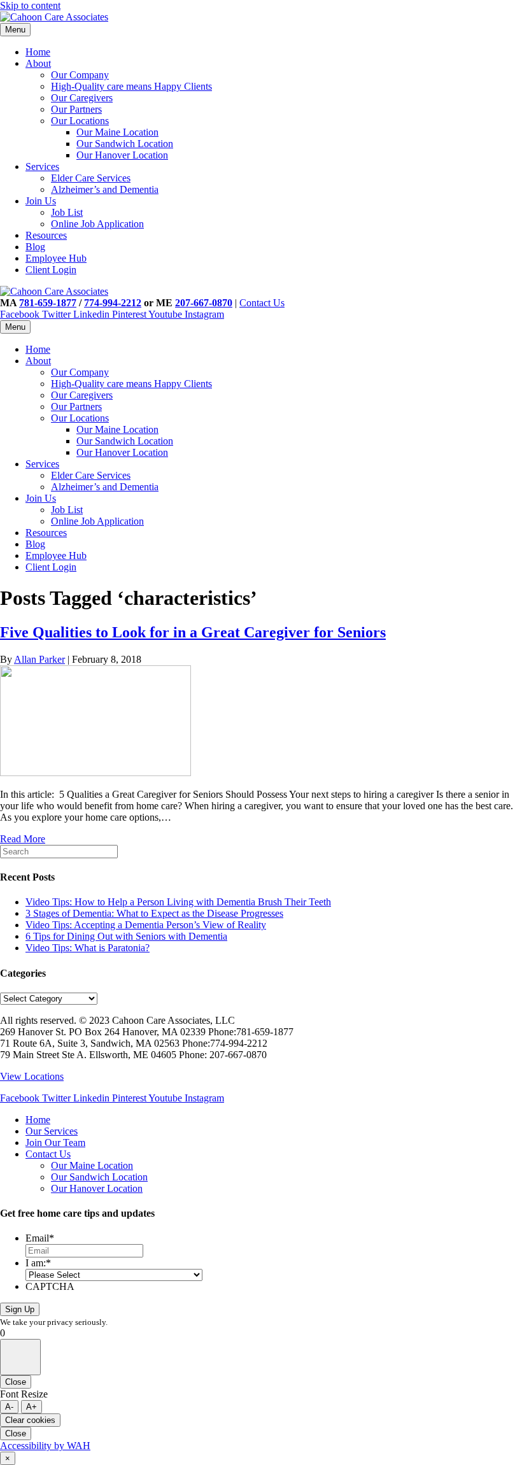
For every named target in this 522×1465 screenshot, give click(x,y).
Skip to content (30, 5)
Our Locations (80, 120)
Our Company (80, 74)
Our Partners (76, 109)
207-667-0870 (203, 302)
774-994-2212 (112, 302)
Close (15, 1382)
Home (37, 51)
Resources (46, 235)
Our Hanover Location (122, 155)
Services (42, 166)
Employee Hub (56, 258)
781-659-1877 (47, 302)
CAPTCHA (49, 1286)
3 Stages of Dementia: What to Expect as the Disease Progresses (154, 913)
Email (39, 1238)
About (38, 63)
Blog (35, 246)
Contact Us (262, 302)
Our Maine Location (117, 132)
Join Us (40, 200)
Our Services (51, 1131)
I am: (38, 1262)
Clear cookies (30, 1420)
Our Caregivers (82, 97)
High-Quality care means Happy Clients (131, 86)
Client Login (50, 269)
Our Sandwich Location (124, 143)
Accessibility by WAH (45, 1445)
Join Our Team (55, 1142)
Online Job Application (97, 223)
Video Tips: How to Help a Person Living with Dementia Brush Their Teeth (178, 901)
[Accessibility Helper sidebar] (20, 1357)
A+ (31, 1407)
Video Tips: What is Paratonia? (87, 947)
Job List (67, 212)
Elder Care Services (90, 178)
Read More (22, 838)
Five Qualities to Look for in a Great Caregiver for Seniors (193, 632)
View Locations (32, 1076)
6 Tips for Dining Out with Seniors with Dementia (126, 936)
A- (9, 1407)
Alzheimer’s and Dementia (105, 189)
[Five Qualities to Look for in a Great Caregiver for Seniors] (95, 772)
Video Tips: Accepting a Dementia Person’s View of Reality (145, 924)
